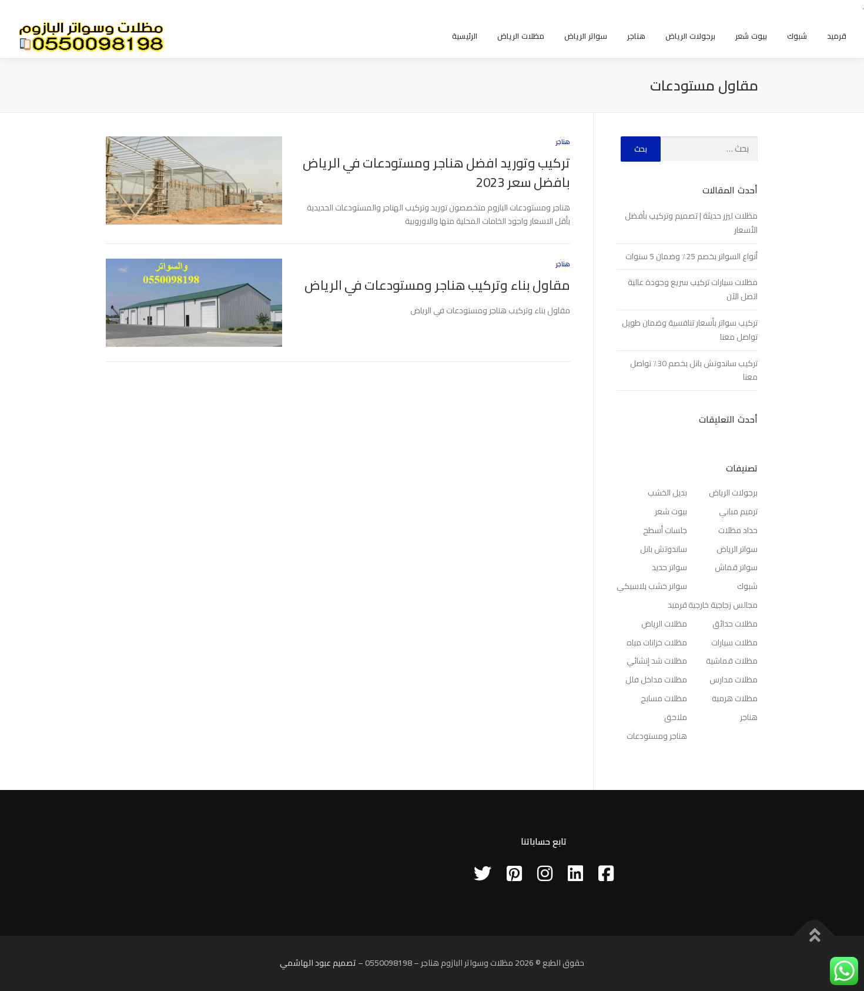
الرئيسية (464, 36)
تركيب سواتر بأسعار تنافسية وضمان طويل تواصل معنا (690, 329)
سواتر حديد (669, 567)
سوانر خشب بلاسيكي (652, 586)
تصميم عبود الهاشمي (318, 962)
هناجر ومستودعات (657, 736)
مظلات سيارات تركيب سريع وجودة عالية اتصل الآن (693, 289)
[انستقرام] (544, 873)
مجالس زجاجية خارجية (723, 604)
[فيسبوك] (606, 873)
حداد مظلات (738, 530)
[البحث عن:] (709, 149)
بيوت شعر (751, 36)
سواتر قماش (736, 567)
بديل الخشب (667, 492)
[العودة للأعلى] (814, 935)
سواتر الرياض (585, 36)
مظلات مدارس (733, 679)
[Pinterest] (514, 873)
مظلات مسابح (664, 698)
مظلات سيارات (734, 642)
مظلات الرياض (520, 36)
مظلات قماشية (732, 660)
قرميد (836, 36)
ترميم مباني (738, 511)
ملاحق (675, 717)
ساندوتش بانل (663, 549)
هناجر (636, 36)
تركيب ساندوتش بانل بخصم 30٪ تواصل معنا (694, 370)
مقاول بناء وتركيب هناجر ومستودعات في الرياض (437, 285)
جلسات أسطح (665, 530)
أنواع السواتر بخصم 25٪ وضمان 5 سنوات (691, 256)
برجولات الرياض (690, 36)
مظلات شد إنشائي (657, 660)
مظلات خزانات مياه (657, 642)
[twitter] (482, 873)
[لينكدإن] (575, 873)
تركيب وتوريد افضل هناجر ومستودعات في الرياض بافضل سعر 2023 (436, 172)
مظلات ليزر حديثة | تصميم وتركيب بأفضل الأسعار (691, 222)
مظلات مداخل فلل (656, 679)
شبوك (797, 36)
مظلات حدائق (735, 623)
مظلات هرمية (735, 698)
